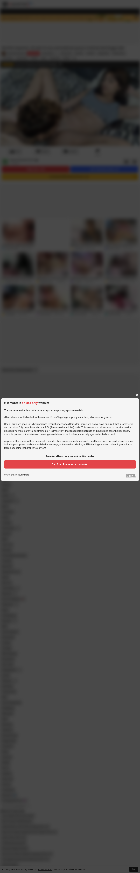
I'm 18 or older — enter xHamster (70, 464)
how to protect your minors (16, 475)
